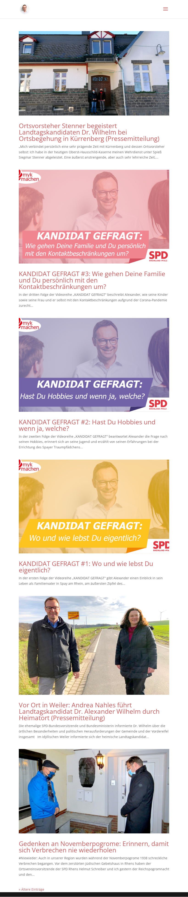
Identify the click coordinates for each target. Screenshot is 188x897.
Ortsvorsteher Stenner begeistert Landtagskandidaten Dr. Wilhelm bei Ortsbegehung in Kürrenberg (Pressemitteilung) (89, 132)
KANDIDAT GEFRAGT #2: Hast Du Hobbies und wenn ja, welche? (87, 425)
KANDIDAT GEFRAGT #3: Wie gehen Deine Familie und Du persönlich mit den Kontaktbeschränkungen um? (92, 280)
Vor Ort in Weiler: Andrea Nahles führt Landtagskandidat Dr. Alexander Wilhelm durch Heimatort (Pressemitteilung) (89, 711)
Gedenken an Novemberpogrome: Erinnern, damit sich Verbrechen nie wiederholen (94, 846)
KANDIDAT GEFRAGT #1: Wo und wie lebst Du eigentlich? (86, 566)
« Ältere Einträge (31, 889)
